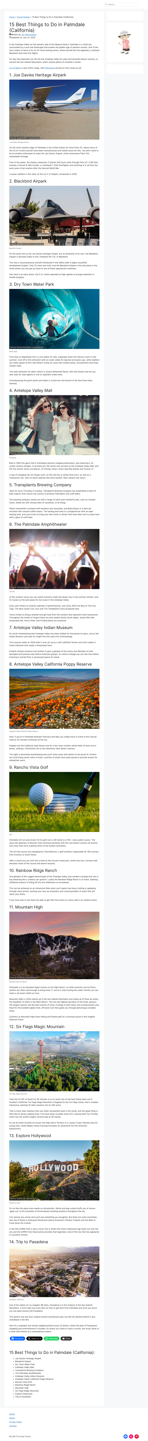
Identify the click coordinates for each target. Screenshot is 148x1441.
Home (12, 17)
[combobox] (121, 4)
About (12, 1418)
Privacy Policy (15, 1422)
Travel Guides (23, 17)
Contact (13, 1426)
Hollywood (50, 68)
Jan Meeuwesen (29, 34)
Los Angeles (15, 68)
